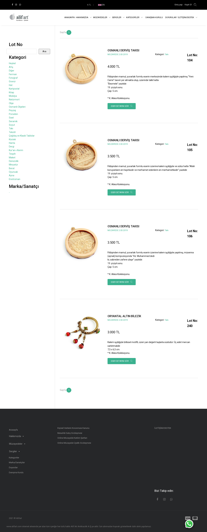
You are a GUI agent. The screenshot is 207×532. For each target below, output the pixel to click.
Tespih (12, 154)
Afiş (11, 67)
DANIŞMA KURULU (154, 17)
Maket (12, 157)
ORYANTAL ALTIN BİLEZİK (124, 316)
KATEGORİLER (133, 17)
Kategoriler (14, 457)
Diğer (11, 70)
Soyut (12, 125)
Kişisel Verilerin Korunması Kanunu (73, 428)
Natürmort (14, 99)
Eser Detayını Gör (120, 106)
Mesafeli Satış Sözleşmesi (69, 433)
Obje (11, 103)
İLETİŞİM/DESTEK (186, 17)
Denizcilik (13, 161)
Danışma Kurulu (16, 472)
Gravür (12, 81)
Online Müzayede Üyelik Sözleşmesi (74, 443)
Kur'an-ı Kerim (16, 150)
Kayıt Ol (188, 4)
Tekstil (12, 132)
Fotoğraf (13, 78)
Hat (10, 85)
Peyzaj (12, 110)
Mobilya (13, 96)
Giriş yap (178, 4)
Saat (11, 117)
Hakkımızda (82, 17)
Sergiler (13, 451)
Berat (12, 168)
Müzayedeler (100, 17)
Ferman (13, 74)
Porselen (13, 114)
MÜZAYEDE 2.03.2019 (118, 54)
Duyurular (171, 17)
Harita (12, 143)
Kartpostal (14, 88)
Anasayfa (69, 17)
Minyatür (13, 164)
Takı (167, 54)
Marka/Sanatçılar (17, 462)
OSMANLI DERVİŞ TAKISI (123, 50)
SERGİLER (117, 17)
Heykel (12, 63)
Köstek (12, 139)
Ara (44, 51)
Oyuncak (13, 172)
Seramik (13, 121)
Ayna (11, 175)
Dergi (11, 146)
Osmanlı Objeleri (17, 106)
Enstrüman (14, 179)
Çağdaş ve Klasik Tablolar (22, 135)
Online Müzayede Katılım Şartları (72, 438)
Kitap (11, 92)
